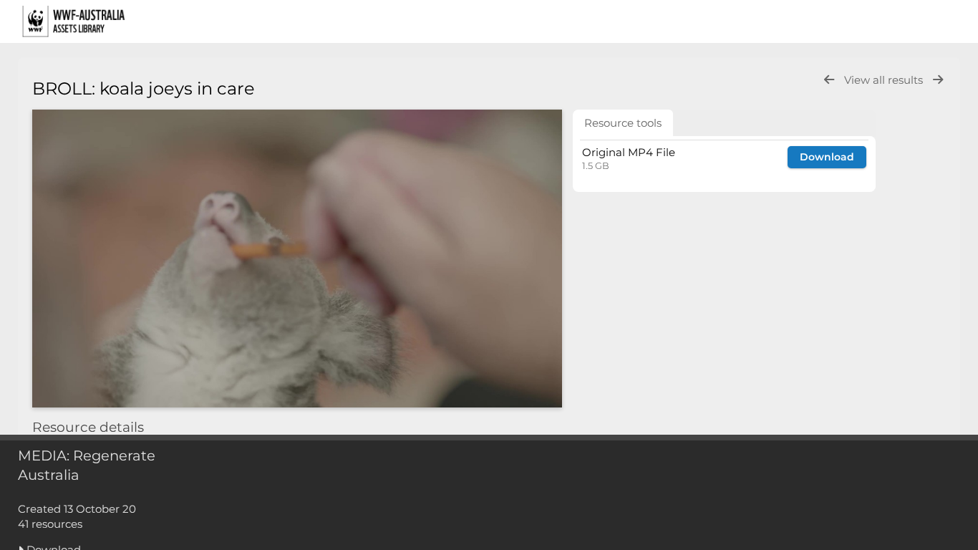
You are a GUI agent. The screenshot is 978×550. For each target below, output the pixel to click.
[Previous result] (829, 80)
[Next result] (938, 80)
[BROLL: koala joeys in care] (297, 258)
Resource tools (623, 123)
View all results (885, 80)
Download (827, 156)
